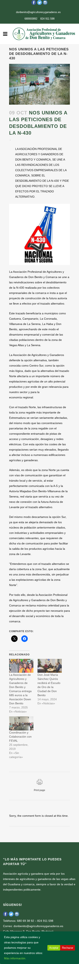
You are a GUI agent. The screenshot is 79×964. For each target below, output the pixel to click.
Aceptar (53, 947)
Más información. (15, 958)
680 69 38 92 (25, 920)
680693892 (31, 18)
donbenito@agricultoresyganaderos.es (38, 12)
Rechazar (67, 947)
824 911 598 (47, 18)
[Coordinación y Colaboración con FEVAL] (21, 723)
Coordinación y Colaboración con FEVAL (20, 736)
